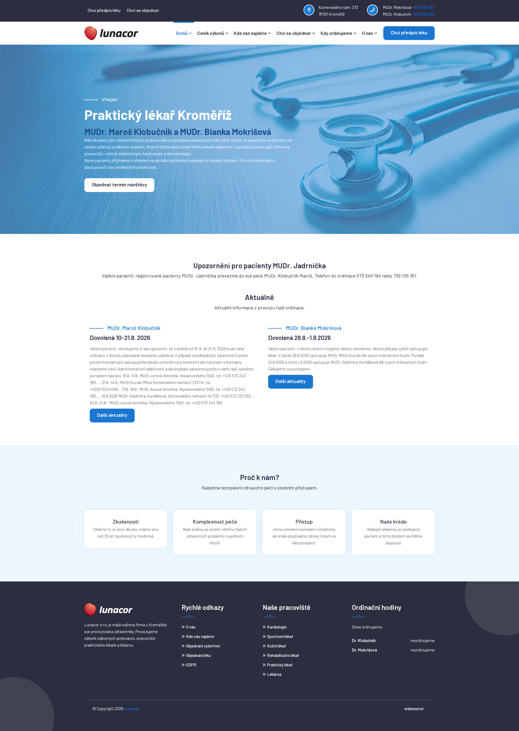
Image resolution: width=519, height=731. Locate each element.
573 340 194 (424, 14)
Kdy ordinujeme (336, 33)
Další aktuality (112, 415)
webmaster (414, 708)
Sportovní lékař (280, 636)
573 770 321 (424, 7)
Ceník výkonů (210, 33)
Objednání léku (198, 655)
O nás (367, 33)
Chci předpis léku (104, 10)
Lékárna (274, 674)
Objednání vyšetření (203, 645)
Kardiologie (277, 626)
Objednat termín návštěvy (119, 184)
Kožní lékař (276, 645)
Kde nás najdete (250, 33)
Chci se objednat (143, 10)
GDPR (191, 664)
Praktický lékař (280, 664)
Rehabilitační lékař (283, 655)
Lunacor (131, 708)
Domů (182, 33)
